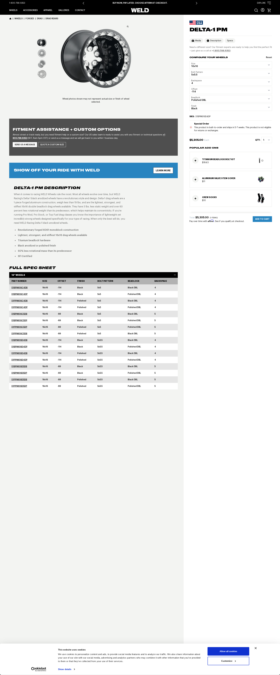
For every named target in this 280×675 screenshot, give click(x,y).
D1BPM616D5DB (19, 366)
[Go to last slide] (83, 3)
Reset (269, 57)
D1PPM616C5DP (19, 327)
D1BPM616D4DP (19, 346)
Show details (64, 669)
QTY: (257, 140)
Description (215, 40)
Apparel (47, 10)
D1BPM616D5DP (19, 373)
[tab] (42, 42)
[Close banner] (256, 648)
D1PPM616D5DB (19, 379)
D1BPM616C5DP (19, 320)
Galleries (63, 10)
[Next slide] (196, 3)
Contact (80, 10)
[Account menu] (262, 10)
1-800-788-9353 (17, 3)
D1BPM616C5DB (19, 314)
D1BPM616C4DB (20, 287)
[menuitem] (256, 10)
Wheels (13, 10)
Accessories (30, 10)
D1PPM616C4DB (20, 300)
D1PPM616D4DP (19, 360)
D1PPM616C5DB (19, 333)
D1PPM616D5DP (19, 386)
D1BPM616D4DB (19, 340)
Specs (230, 40)
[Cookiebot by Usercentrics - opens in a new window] (38, 669)
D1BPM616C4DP (20, 294)
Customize (226, 661)
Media (198, 40)
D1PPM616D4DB (19, 353)
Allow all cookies (228, 651)
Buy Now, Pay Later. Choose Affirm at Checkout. (140, 3)
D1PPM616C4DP (20, 307)
